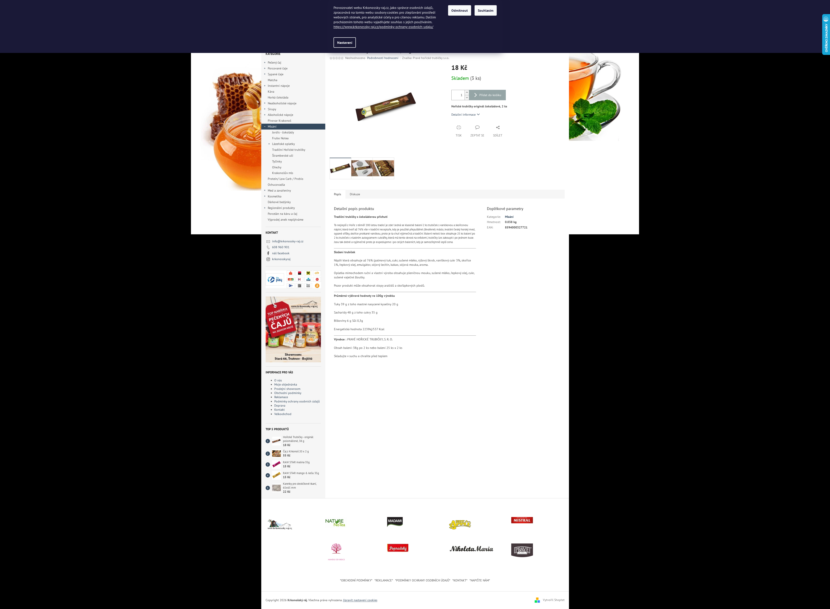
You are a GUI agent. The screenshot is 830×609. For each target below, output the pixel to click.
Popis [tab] (337, 194)
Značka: (425, 58)
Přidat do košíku (490, 95)
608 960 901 (280, 247)
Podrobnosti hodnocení (382, 58)
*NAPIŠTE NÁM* (480, 580)
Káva (271, 92)
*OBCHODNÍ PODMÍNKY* (356, 580)
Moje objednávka (285, 384)
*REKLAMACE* (384, 580)
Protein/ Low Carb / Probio (285, 179)
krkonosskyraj (281, 259)
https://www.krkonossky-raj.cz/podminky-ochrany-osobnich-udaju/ (383, 27)
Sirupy (272, 109)
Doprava (279, 405)
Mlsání (272, 126)
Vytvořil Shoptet (554, 600)
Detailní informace (463, 115)
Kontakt (279, 410)
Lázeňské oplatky (283, 144)
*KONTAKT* (459, 580)
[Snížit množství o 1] (467, 97)
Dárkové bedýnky (279, 202)
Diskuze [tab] (355, 194)
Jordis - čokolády (283, 132)
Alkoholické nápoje (280, 115)
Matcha (272, 80)
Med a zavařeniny (279, 190)
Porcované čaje (278, 68)
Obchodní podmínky (287, 393)
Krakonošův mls (282, 173)
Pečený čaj (274, 62)
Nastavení (344, 42)
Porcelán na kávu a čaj (282, 214)
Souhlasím (485, 10)
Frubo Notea (280, 138)
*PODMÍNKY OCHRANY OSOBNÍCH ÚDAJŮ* (422, 580)
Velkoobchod (282, 414)
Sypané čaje (275, 74)
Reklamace (281, 397)
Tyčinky (277, 161)
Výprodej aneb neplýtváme (285, 220)
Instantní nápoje (279, 86)
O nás (278, 380)
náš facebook (280, 253)
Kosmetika (274, 196)
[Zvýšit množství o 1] (467, 92)
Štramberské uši (282, 156)
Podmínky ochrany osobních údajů (297, 401)
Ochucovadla (276, 185)
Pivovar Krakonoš (279, 121)
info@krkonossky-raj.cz (287, 241)
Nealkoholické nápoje (282, 103)
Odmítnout (459, 10)
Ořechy (276, 167)
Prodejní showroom (287, 389)
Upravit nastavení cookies (360, 600)
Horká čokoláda (278, 97)
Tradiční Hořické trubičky (288, 150)
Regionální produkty (281, 208)
